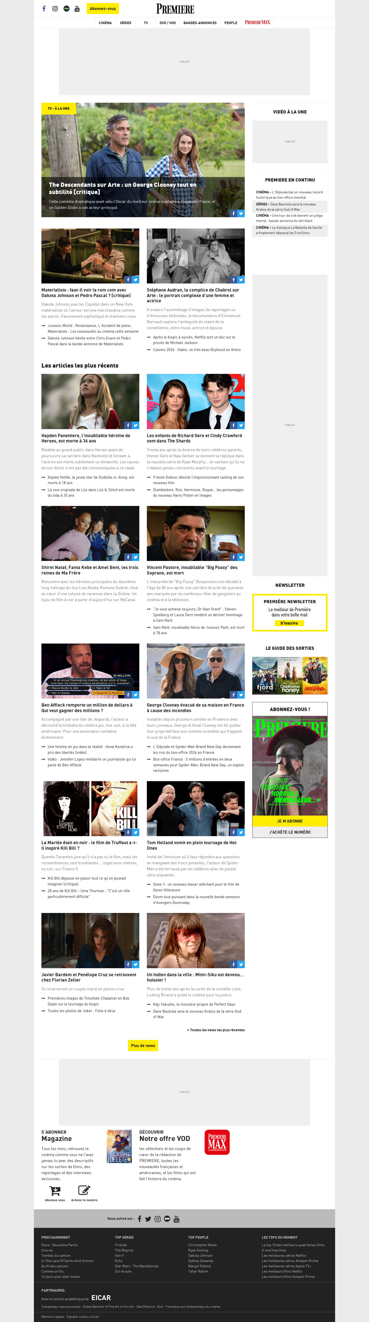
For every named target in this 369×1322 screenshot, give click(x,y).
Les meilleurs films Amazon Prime (288, 1276)
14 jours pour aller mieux (60, 1276)
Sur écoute (123, 1271)
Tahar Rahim (198, 1271)
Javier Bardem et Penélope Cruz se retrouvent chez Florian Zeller (88, 977)
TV (146, 23)
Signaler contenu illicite (83, 1316)
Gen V (119, 1255)
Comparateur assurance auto (60, 1306)
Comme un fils (52, 1271)
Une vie (47, 1250)
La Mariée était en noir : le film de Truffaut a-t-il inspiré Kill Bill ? (89, 845)
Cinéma (105, 23)
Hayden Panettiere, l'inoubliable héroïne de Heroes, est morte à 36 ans (85, 438)
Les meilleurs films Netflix (282, 1271)
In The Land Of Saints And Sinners (67, 1260)
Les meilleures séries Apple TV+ (286, 1266)
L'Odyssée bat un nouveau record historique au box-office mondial (289, 194)
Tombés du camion (56, 1255)
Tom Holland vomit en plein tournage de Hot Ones (191, 845)
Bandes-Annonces (200, 23)
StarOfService (146, 1306)
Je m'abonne (290, 821)
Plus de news (143, 1045)
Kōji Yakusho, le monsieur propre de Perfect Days (194, 1004)
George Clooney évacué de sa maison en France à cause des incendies (195, 707)
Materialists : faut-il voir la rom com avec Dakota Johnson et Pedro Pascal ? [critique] (86, 292)
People (230, 23)
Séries (125, 23)
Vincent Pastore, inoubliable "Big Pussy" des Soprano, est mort (192, 570)
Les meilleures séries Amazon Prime (290, 1260)
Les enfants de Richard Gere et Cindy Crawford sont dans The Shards (194, 438)
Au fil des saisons (54, 1266)
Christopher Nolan (202, 1245)
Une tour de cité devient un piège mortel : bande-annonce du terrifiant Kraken (289, 219)
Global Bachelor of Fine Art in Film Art (108, 1306)
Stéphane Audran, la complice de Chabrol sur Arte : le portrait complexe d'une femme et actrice (193, 295)
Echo (118, 1260)
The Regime (124, 1250)
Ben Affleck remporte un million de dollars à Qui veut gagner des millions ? (87, 707)
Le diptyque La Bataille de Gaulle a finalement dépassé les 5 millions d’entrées (289, 231)
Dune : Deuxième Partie (59, 1245)
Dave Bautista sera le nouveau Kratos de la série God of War (286, 206)
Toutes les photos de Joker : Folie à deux (81, 1010)
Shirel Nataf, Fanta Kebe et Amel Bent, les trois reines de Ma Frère (89, 570)
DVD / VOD (168, 23)
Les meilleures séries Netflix (284, 1255)
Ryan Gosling (198, 1250)
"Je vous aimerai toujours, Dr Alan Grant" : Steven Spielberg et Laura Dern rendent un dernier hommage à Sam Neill (197, 615)
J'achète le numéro (290, 832)
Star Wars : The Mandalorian (137, 1266)
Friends (121, 1245)
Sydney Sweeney (200, 1260)
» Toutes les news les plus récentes (216, 1030)
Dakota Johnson (200, 1255)
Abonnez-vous (103, 8)
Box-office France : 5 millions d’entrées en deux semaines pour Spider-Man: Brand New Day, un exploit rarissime (198, 765)
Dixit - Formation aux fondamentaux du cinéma (188, 1306)
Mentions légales (52, 1316)
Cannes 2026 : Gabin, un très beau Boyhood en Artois (197, 349)
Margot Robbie (199, 1266)
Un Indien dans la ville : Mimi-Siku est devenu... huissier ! (195, 977)
